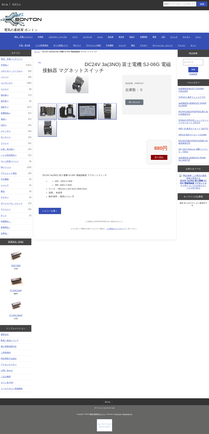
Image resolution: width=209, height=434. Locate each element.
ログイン (16, 4)
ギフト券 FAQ (7, 382)
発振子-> (16, 107)
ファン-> (16, 143)
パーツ (75, 37)
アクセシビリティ (9, 364)
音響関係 (143, 37)
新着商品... (6, 227)
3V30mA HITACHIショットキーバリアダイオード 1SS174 (193, 121)
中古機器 (109, 45)
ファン (198, 37)
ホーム (5, 4)
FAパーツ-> (16, 167)
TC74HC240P (16, 290)
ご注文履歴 (6, 376)
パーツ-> (16, 77)
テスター (143, 45)
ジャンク (122, 45)
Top (39, 63)
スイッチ (174, 37)
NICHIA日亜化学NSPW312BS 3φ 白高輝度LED (193, 112)
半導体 (40, 37)
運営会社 (5, 334)
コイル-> (16, 89)
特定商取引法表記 (9, 358)
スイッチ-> (16, 131)
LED (163, 37)
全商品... (5, 233)
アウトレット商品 (93, 45)
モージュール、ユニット (163, 45)
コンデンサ (87, 37)
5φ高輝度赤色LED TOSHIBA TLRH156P (191, 90)
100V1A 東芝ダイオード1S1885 (192, 135)
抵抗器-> (16, 95)
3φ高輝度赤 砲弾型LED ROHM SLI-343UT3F (192, 159)
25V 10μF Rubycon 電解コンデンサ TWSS (193, 150)
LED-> (16, 125)
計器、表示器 (24, 45)
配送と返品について (10, 340)
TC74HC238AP (15, 315)
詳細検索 (193, 74)
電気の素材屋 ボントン (97, 414)
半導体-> (16, 65)
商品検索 (193, 53)
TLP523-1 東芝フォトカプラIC (191, 97)
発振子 (132, 37)
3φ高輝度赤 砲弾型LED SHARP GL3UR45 (192, 104)
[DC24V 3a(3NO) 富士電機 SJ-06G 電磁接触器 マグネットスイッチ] (47, 111)
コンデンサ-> (16, 83)
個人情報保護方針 (9, 346)
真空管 (121, 37)
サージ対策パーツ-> (16, 161)
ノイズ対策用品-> (16, 155)
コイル (100, 37)
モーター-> (16, 137)
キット (193, 45)
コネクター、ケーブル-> (16, 71)
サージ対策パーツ (60, 45)
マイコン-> (16, 209)
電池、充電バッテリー (23, 37)
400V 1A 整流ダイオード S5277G (193, 129)
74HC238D (16, 266)
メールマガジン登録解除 (12, 388)
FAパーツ (77, 45)
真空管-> (16, 101)
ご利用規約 (6, 352)
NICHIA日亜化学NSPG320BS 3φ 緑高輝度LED (193, 142)
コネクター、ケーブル (58, 37)
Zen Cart (118, 414)
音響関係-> (16, 113)
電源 (154, 37)
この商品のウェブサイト (115, 229)
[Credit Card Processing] (104, 431)
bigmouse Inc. (127, 414)
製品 (133, 45)
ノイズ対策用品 (41, 45)
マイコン (181, 45)
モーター (186, 37)
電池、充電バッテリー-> (11, 59)
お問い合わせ (7, 370)
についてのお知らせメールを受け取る (193, 184)
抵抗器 (110, 37)
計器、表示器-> (16, 149)
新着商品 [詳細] (15, 242)
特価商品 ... (6, 221)
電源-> (16, 119)
